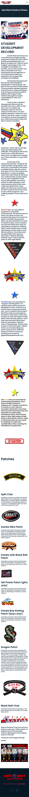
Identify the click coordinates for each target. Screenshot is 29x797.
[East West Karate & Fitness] (6, 2)
